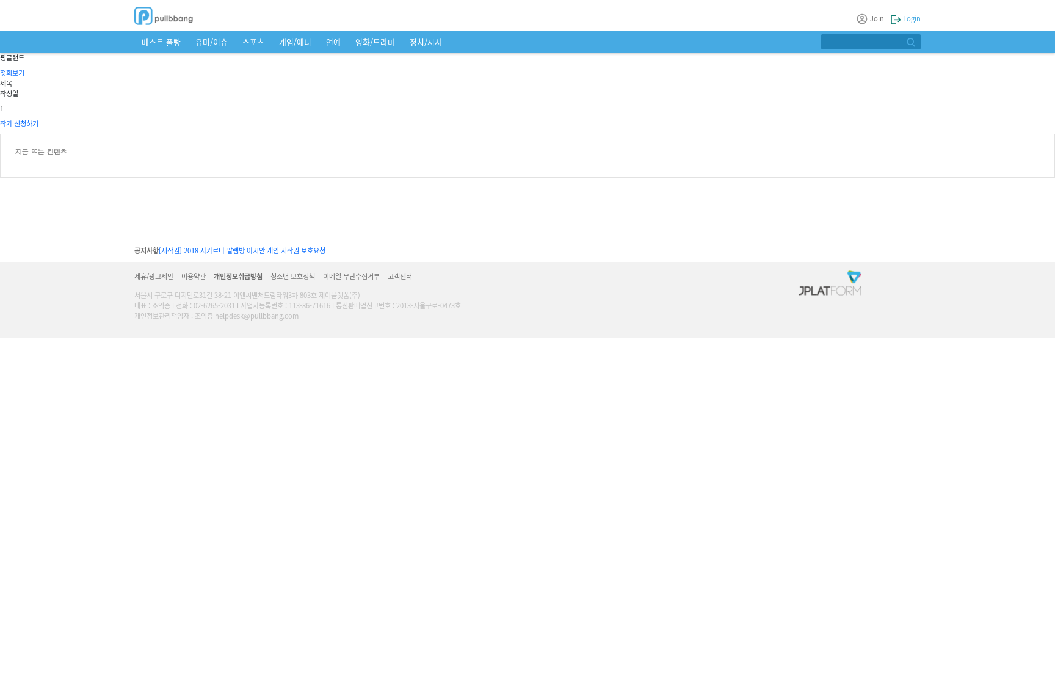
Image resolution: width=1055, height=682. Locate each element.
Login (911, 18)
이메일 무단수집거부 (351, 276)
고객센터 (400, 276)
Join (877, 18)
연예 (333, 42)
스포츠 (253, 42)
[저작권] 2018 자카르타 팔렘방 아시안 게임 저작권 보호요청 (242, 250)
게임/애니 (295, 42)
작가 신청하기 (19, 123)
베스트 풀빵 (161, 42)
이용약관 (193, 276)
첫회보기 (12, 73)
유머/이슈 (211, 42)
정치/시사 (426, 42)
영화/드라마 (375, 42)
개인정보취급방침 (238, 276)
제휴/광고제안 (153, 276)
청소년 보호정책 (292, 276)
